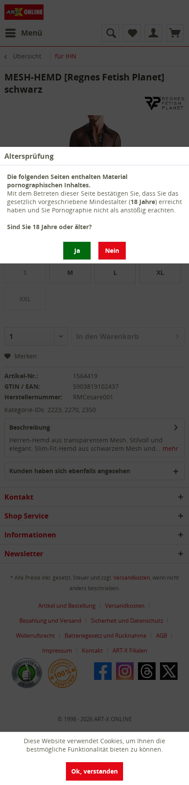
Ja (77, 250)
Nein (112, 250)
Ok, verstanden (94, 771)
